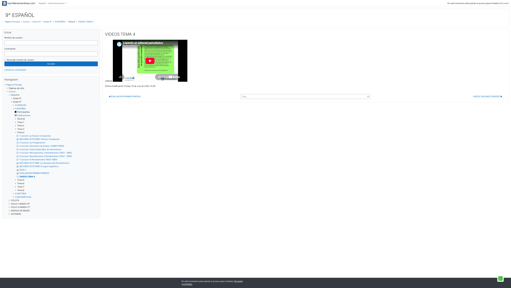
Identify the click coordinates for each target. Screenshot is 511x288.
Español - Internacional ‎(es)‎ (52, 3)
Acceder (504, 3)
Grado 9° (48, 21)
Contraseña (9, 48)
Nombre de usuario (13, 37)
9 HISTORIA (20, 193)
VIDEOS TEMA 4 (85, 21)
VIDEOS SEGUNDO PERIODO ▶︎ (487, 96)
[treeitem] (51, 84)
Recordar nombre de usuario (20, 60)
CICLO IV (36, 21)
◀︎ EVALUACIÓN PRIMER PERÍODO (125, 96)
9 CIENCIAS (20, 105)
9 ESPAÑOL (60, 21)
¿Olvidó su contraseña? (15, 70)
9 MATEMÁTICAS (23, 197)
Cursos (26, 21)
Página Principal (12, 21)
